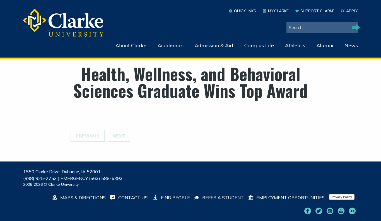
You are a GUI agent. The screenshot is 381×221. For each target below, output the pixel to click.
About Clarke (130, 45)
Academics (171, 45)
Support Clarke (317, 11)
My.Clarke (278, 11)
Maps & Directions (82, 197)
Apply (352, 11)
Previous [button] (88, 136)
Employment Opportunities (290, 197)
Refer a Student (222, 197)
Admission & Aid (214, 45)
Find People (175, 197)
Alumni (324, 45)
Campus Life (259, 45)
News (351, 45)
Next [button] (119, 136)
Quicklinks (245, 11)
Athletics (295, 45)
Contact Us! (132, 197)
